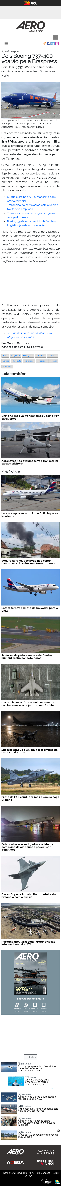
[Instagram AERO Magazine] (57, 43)
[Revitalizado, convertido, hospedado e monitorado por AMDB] (57, 1181)
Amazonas (41, 361)
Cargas (6, 361)
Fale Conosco (43, 1173)
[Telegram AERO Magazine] (53, 43)
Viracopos (52, 355)
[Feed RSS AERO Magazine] (44, 43)
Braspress (7, 366)
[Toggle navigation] (6, 43)
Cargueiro (15, 355)
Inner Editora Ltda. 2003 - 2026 (18, 1173)
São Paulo (16, 361)
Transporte (29, 361)
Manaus (53, 361)
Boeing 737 (27, 355)
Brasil (5, 355)
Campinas (40, 355)
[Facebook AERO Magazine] (48, 43)
